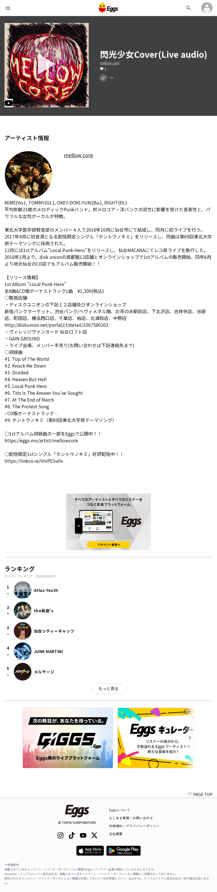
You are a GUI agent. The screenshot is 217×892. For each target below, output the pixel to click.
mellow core (109, 63)
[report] (111, 77)
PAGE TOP (202, 794)
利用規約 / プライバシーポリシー (134, 825)
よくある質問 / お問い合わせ (131, 818)
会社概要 (116, 833)
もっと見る (108, 688)
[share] (103, 77)
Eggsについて (120, 810)
